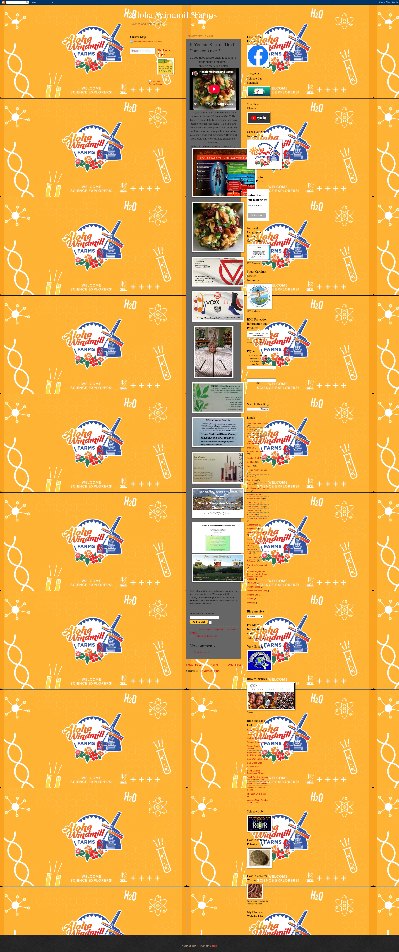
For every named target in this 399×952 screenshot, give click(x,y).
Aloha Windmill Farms (173, 14)
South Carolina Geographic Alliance (256, 772)
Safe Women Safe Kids (257, 759)
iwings (250, 734)
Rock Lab (251, 480)
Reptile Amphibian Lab (257, 470)
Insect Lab (252, 433)
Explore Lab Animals (256, 452)
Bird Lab (251, 462)
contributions (253, 557)
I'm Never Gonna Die (256, 591)
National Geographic (256, 742)
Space (250, 484)
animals (250, 448)
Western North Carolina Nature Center (257, 801)
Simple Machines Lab (257, 518)
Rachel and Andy (254, 539)
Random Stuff (253, 458)
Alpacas (250, 476)
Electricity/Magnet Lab (257, 565)
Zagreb (152, 84)
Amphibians (252, 529)
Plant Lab (251, 514)
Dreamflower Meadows (257, 730)
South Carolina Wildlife (257, 783)
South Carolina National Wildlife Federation (257, 778)
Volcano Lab (252, 595)
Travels (250, 549)
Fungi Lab (251, 583)
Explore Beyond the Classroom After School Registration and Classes (257, 575)
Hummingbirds (253, 587)
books (249, 553)
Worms (250, 599)
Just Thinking (253, 502)
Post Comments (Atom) (209, 671)
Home (214, 664)
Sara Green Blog (254, 763)
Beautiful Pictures (255, 494)
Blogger (213, 946)
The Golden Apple (164, 52)
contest (250, 603)
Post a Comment (201, 652)
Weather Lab (252, 525)
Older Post (234, 664)
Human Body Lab (255, 498)
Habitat (250, 429)
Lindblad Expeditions (256, 738)
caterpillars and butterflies (254, 442)
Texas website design (257, 929)
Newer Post (193, 664)
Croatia (158, 84)
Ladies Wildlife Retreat (257, 533)
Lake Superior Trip (255, 506)
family (249, 466)
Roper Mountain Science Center (254, 753)
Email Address (255, 205)
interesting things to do (207, 636)
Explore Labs (253, 437)
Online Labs (252, 510)
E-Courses (252, 561)
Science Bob (253, 767)
